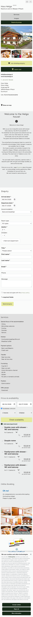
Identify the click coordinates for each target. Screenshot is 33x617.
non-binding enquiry (18, 63)
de (27, 2)
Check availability (16, 420)
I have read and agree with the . (16, 292)
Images (16, 18)
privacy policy (25, 292)
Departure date (6, 203)
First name (5, 254)
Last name (5, 260)
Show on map (7, 105)
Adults (3, 227)
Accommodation (7, 209)
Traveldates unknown (8, 408)
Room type (5, 221)
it (30, 2)
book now (17, 69)
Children (4, 233)
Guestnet (20, 167)
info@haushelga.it (7, 74)
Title (3, 248)
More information (16, 613)
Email (3, 267)
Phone (3, 273)
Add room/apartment (10, 424)
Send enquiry (7, 304)
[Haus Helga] (16, 37)
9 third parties (11, 556)
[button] (31, 554)
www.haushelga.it (7, 76)
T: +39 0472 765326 (7, 80)
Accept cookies (16, 604)
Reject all (16, 609)
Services (16, 14)
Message (4, 279)
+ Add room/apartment (10, 241)
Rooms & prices (16, 22)
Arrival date (5, 197)
